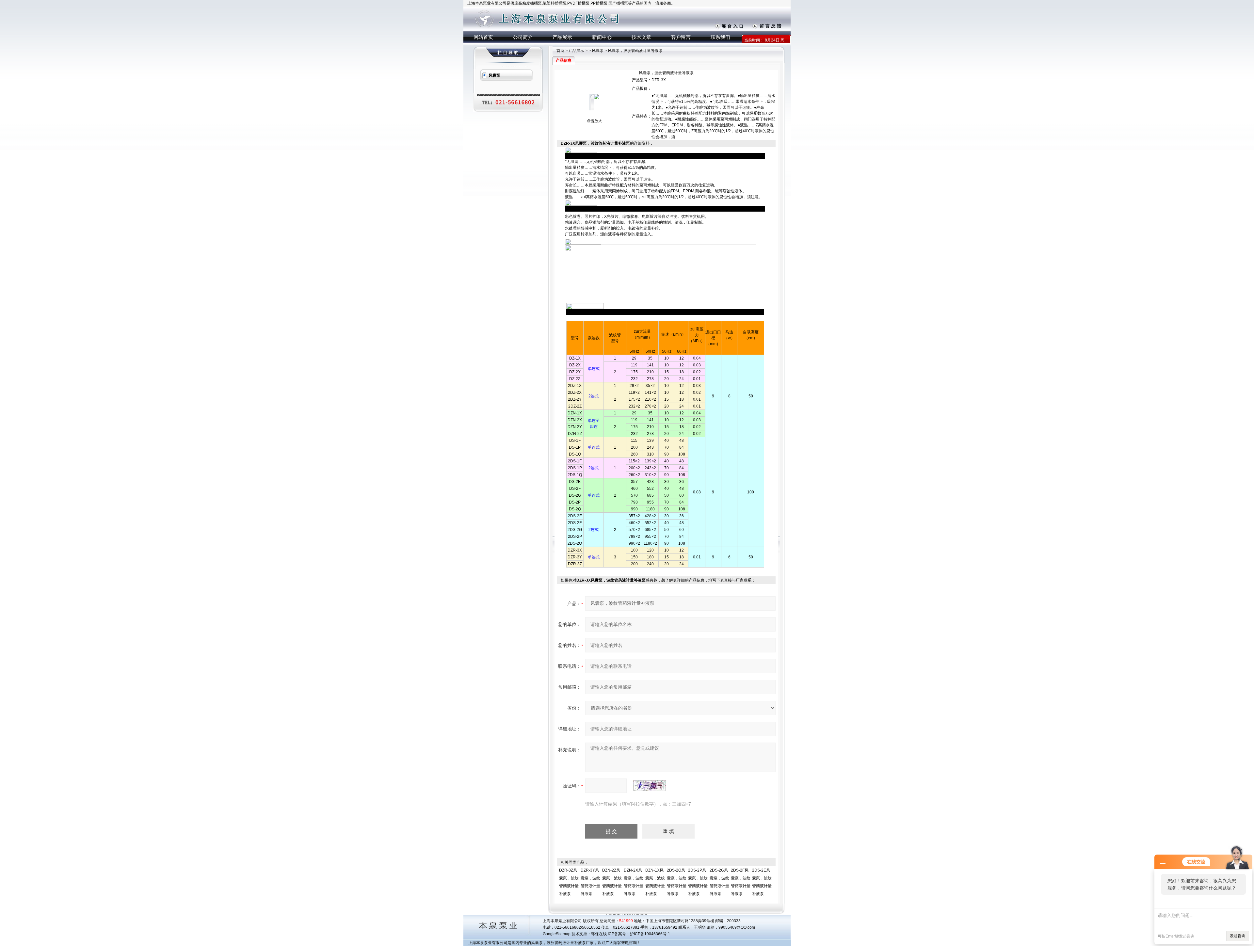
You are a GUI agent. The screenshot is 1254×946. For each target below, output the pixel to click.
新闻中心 (602, 37)
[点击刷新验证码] (649, 785)
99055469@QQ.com (736, 927)
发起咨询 (1238, 936)
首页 (560, 50)
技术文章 (641, 37)
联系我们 (720, 37)
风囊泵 (597, 50)
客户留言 (681, 37)
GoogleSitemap (557, 934)
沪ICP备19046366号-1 (650, 934)
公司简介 (523, 37)
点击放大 (594, 121)
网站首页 (483, 37)
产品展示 (562, 37)
